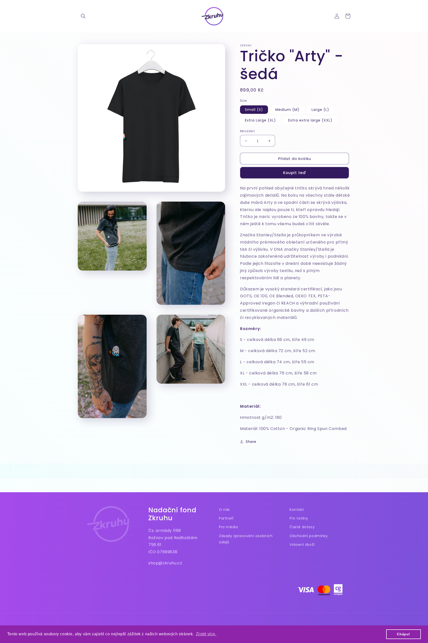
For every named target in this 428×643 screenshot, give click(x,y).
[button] (83, 16)
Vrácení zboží (302, 544)
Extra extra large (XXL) (310, 120)
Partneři (226, 518)
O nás (224, 509)
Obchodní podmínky (309, 535)
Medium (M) (287, 109)
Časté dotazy (302, 526)
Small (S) (254, 109)
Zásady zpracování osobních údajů (246, 539)
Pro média (228, 526)
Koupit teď (294, 172)
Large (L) (320, 109)
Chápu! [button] (403, 634)
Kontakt (297, 509)
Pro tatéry (299, 518)
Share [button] (251, 441)
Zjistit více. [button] (206, 634)
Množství (247, 131)
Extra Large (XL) (260, 120)
